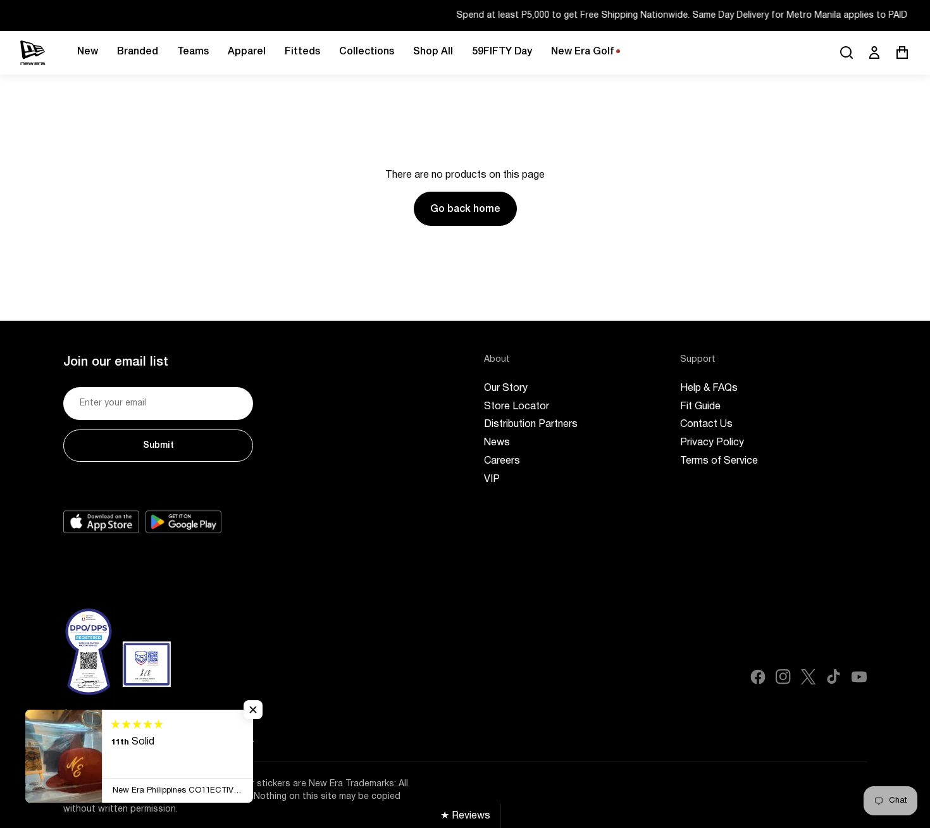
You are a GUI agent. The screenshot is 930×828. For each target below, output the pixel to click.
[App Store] (101, 522)
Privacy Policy (712, 442)
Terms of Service (719, 461)
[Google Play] (183, 522)
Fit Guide (700, 406)
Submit (158, 446)
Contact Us (706, 424)
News (497, 442)
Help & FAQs (709, 388)
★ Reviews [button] (465, 816)
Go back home (465, 209)
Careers (502, 461)
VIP (492, 479)
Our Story (506, 388)
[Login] (874, 52)
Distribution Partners (531, 424)
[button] (253, 709)
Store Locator (516, 406)
